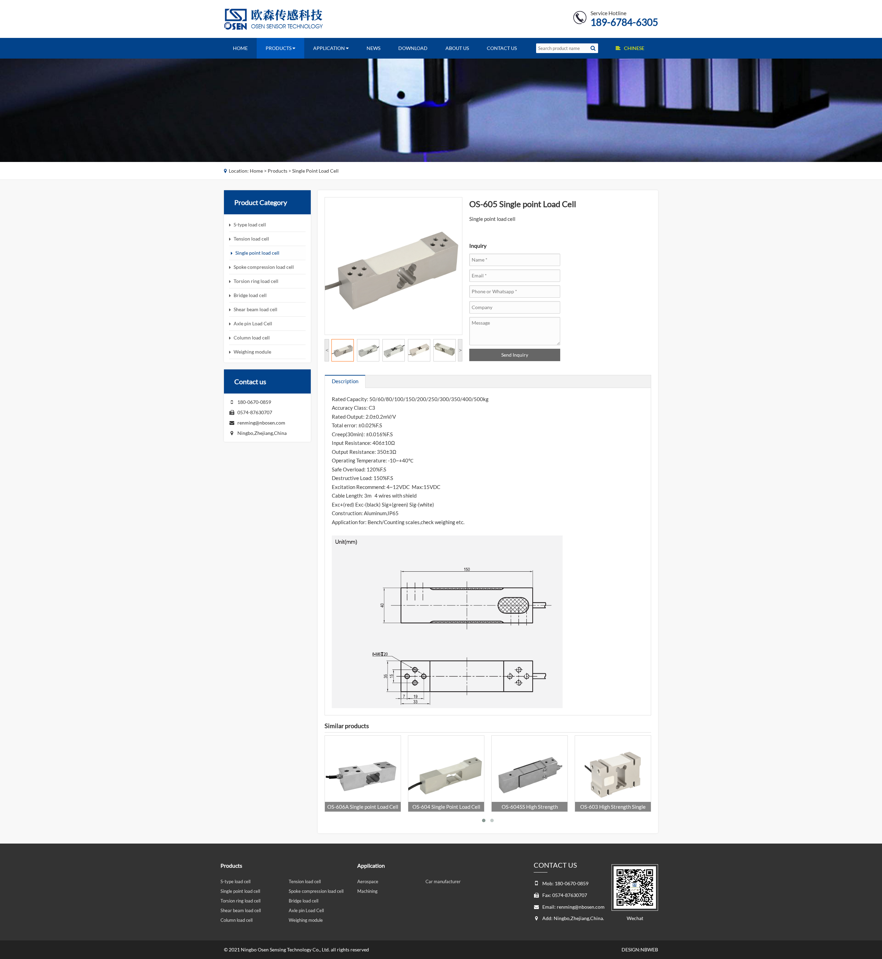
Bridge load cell (303, 901)
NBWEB (649, 949)
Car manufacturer (443, 881)
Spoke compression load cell (316, 891)
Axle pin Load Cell (306, 910)
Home (240, 48)
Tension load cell (305, 881)
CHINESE (634, 48)
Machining (367, 891)
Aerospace (367, 881)
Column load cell (236, 920)
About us (457, 48)
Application (329, 48)
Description (345, 381)
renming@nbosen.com (261, 423)
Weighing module (306, 920)
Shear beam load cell (240, 910)
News (373, 48)
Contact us (502, 48)
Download (413, 48)
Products (279, 48)
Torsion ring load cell (240, 901)
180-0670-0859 (254, 402)
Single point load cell (315, 171)
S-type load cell (235, 881)
